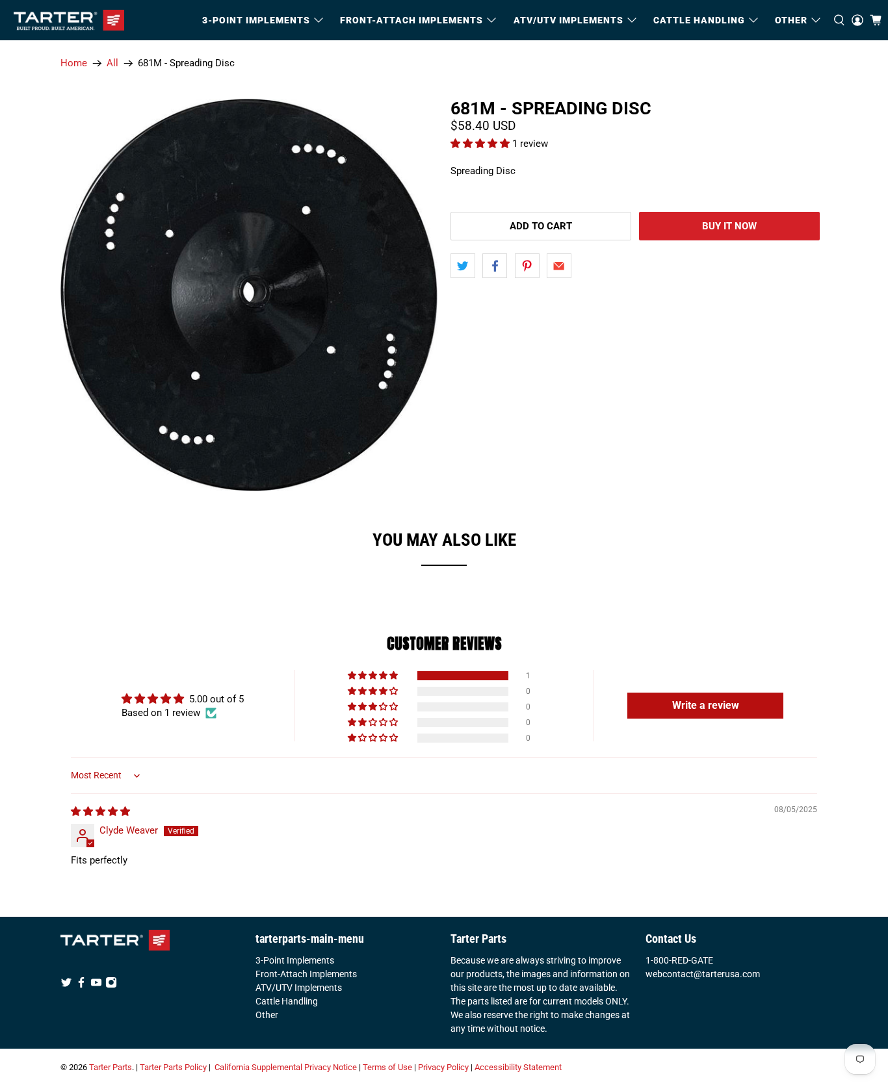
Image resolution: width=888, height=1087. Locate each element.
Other (266, 1015)
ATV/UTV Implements (298, 987)
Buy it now (729, 226)
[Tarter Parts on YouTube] (96, 985)
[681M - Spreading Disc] (248, 295)
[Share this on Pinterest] (527, 265)
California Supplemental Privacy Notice (286, 1067)
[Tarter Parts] (69, 20)
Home (73, 63)
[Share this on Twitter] (463, 265)
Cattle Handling (699, 20)
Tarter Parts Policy (173, 1067)
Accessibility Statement (518, 1067)
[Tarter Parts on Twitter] (66, 985)
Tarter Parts (110, 1067)
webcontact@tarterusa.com (703, 974)
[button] (481, 143)
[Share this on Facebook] (494, 265)
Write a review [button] (705, 705)
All (112, 63)
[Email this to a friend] (559, 265)
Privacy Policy (443, 1067)
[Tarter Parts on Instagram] (111, 985)
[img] (100, 811)
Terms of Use (387, 1067)
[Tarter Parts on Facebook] (81, 985)
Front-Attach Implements (306, 974)
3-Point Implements (294, 960)
